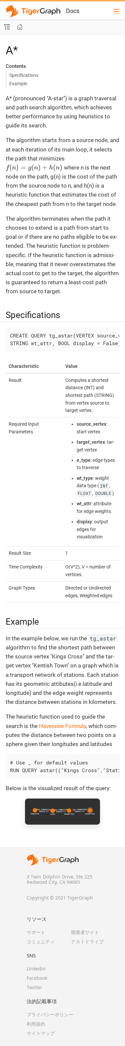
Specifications (23, 75)
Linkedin (36, 968)
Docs (72, 10)
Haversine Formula (62, 726)
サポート (36, 932)
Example (18, 83)
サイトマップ (41, 1033)
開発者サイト (85, 932)
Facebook (37, 978)
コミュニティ (41, 941)
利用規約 (36, 1024)
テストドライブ (87, 941)
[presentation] (34, 167)
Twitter (34, 987)
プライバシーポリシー (50, 1014)
